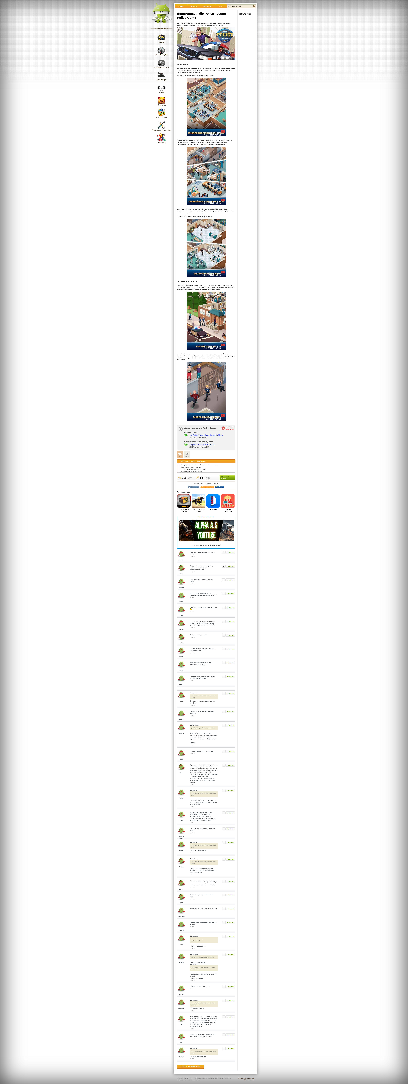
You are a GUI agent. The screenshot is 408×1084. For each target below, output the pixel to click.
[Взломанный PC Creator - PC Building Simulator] (213, 501)
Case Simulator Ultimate (184, 510)
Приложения (207, 6)
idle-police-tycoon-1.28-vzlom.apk (201, 445)
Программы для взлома (161, 130)
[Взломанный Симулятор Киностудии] (228, 501)
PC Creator (213, 509)
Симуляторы (162, 80)
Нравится (230, 552)
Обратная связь (249, 1080)
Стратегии (161, 105)
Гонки (161, 92)
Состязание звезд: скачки (199, 510)
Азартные (161, 142)
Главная (181, 6)
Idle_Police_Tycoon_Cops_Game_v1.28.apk (206, 435)
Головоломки (161, 117)
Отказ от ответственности (246, 1078)
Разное (220, 6)
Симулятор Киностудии (228, 510)
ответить (192, 556)
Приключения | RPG (161, 67)
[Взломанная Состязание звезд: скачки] (199, 501)
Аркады (162, 42)
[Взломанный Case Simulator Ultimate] (184, 501)
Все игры (193, 6)
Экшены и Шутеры (161, 55)
